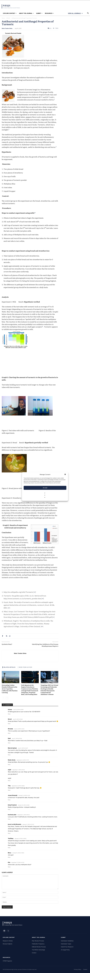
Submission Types (66, 944)
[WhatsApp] (10, 636)
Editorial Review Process (39, 946)
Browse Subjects (7, 944)
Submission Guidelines (67, 941)
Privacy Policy (77, 969)
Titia (9, 785)
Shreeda (10, 728)
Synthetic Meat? (7, 644)
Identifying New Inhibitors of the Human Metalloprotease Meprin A (45, 645)
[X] (7, 636)
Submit (38, 13)
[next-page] (7, 698)
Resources (48, 13)
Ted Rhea (10, 838)
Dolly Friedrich (12, 805)
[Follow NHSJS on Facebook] (4, 930)
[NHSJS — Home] (13, 923)
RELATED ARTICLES (9, 667)
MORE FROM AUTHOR (25, 667)
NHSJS (8, 18)
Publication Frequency (38, 944)
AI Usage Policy (65, 949)
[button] (65, 474)
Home (3, 18)
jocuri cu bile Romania (14, 824)
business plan (12, 814)
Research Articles (8, 941)
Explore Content (9, 13)
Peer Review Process (38, 941)
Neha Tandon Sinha (7, 28)
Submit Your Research (67, 946)
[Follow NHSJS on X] (8, 930)
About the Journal (25, 13)
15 (50, 28)
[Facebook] (3, 636)
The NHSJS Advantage (38, 949)
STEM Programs (7, 961)
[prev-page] (3, 698)
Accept (45, 488)
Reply (9, 714)
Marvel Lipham (12, 748)
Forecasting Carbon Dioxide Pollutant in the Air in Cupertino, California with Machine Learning (9, 688)
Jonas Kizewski (12, 795)
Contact (34, 952)
